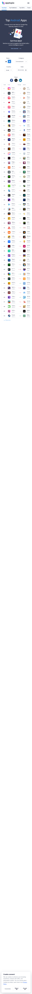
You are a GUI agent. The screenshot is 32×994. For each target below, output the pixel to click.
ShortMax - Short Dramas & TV (14, 213)
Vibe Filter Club (14, 256)
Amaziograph (29, 185)
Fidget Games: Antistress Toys (14, 162)
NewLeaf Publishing (14, 98)
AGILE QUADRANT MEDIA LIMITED (14, 140)
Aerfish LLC (29, 182)
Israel (7, 70)
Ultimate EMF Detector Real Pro (29, 166)
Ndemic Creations (29, 173)
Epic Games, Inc (14, 173)
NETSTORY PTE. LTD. (14, 135)
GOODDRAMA (14, 205)
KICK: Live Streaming (14, 176)
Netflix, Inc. (14, 117)
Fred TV (29, 148)
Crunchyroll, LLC (14, 233)
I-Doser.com (29, 279)
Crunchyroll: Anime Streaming (14, 231)
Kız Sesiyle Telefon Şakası (29, 301)
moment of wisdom (14, 270)
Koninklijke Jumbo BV (14, 159)
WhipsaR (29, 135)
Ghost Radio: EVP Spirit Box (29, 194)
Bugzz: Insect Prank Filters (14, 254)
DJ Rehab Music (29, 282)
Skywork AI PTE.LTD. (14, 307)
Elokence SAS (29, 163)
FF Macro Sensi (29, 138)
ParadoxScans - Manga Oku (29, 134)
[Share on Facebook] (11, 80)
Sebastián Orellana (29, 251)
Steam (13, 315)
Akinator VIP (29, 162)
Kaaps (28, 154)
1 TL (28, 101)
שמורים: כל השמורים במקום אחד (14, 143)
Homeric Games (14, 149)
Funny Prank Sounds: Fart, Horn (14, 125)
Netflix (13, 115)
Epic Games (14, 171)
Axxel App (29, 122)
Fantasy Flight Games (29, 205)
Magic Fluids (29, 264)
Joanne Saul (29, 219)
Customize (8, 988)
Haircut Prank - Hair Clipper (14, 199)
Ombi (28, 231)
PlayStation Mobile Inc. (14, 261)
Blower (29, 236)
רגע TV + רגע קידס (14, 268)
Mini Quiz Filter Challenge (14, 208)
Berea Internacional (29, 200)
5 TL (28, 259)
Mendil (28, 129)
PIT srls (28, 210)
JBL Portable (14, 166)
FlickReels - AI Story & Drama (14, 217)
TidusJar (29, 233)
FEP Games (29, 103)
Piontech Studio (14, 275)
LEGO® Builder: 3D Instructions (14, 282)
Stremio (14, 111)
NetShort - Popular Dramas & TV (14, 134)
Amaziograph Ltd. (29, 186)
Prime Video (14, 240)
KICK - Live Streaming (14, 177)
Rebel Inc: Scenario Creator (29, 171)
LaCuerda (29, 191)
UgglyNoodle (29, 288)
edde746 (29, 98)
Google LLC (14, 103)
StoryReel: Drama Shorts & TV (14, 129)
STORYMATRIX (14, 108)
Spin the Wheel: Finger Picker (14, 287)
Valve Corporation (14, 316)
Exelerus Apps (29, 196)
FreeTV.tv (14, 186)
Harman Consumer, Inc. (14, 168)
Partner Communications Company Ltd (14, 279)
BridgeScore (29, 273)
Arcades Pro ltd (14, 182)
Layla (28, 125)
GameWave (14, 305)
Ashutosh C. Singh (29, 112)
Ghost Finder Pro (29, 208)
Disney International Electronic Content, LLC (14, 122)
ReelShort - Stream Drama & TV (14, 97)
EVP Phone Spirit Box (29, 222)
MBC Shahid (14, 250)
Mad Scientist (29, 265)
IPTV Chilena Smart (29, 268)
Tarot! (28, 305)
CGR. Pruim (29, 275)
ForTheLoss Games (29, 117)
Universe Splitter (29, 180)
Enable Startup (14, 288)
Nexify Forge (14, 237)
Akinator (14, 222)
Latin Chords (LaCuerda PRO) (29, 189)
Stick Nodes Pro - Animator (29, 115)
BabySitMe (29, 315)
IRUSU (28, 247)
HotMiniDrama (14, 152)
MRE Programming (29, 145)
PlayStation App (14, 259)
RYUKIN (29, 296)
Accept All (25, 989)
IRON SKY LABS (29, 261)
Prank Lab (14, 200)
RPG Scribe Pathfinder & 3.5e (29, 157)
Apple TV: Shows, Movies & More (14, 194)
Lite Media (14, 126)
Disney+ (14, 120)
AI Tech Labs (14, 302)
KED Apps (29, 214)
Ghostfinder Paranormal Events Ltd (29, 312)
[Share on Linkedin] (20, 80)
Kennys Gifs (29, 213)
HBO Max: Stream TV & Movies (14, 92)
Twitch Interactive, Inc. (14, 298)
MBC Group (14, 251)
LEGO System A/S (14, 284)
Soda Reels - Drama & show (14, 245)
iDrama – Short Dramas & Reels (14, 203)
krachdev (14, 293)
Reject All (16, 989)
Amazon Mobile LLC (14, 242)
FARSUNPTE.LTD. (14, 219)
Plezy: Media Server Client (29, 97)
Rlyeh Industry (29, 159)
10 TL (28, 227)
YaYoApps (14, 145)
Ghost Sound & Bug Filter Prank (14, 301)
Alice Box (29, 217)
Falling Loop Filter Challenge (14, 236)
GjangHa (14, 210)
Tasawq (13, 154)
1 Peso (28, 106)
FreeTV (14, 185)
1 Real (28, 176)
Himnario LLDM (29, 199)
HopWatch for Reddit (29, 287)
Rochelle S (29, 316)
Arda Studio (29, 89)
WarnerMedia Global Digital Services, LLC (14, 94)
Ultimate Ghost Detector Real (29, 143)
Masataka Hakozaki (29, 298)
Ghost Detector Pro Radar (14, 264)
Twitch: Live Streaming (14, 296)
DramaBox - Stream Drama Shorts (14, 106)
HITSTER (14, 157)
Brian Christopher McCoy (29, 284)
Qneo (28, 237)
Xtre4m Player (29, 250)
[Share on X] (16, 80)
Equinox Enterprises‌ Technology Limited (14, 131)
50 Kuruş (29, 92)
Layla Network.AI (29, 126)
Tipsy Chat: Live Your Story (14, 291)
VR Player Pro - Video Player (29, 245)
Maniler (29, 240)
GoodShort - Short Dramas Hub (14, 227)
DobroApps (14, 163)
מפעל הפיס (14, 189)
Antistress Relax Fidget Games (14, 310)
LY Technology (14, 247)
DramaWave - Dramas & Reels (14, 87)
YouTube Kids (14, 101)
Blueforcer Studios (29, 256)
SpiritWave (29, 310)
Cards (13, 265)
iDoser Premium (29, 278)
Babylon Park (14, 180)
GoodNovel (14, 228)
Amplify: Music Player (29, 291)
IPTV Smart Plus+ (29, 120)
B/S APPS (29, 140)
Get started (16, 48)
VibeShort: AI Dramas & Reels (14, 138)
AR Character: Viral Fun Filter (14, 273)
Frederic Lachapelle (29, 149)
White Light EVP (29, 224)
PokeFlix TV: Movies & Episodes (29, 111)
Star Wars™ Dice (29, 203)
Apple (13, 196)
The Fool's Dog (29, 307)
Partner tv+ (14, 278)
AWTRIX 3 (29, 254)
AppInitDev (29, 293)
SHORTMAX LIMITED (14, 214)
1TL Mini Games (29, 87)
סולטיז (13, 148)
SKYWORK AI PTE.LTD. (14, 89)
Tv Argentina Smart (29, 152)
